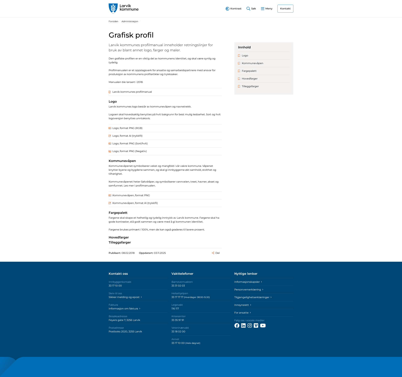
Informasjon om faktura (124, 308)
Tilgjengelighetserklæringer (252, 297)
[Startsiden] (124, 8)
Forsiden (113, 21)
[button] (234, 8)
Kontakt (285, 8)
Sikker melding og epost (124, 297)
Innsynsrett (242, 304)
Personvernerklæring (248, 289)
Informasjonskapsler (247, 281)
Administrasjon (130, 21)
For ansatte (241, 312)
